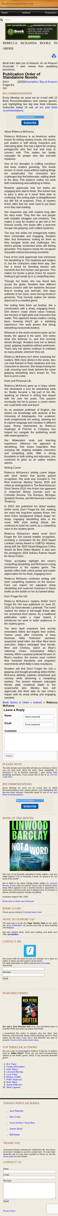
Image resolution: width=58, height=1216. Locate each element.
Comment (10, 731)
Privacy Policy (9, 1211)
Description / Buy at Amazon (41, 81)
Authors (26, 12)
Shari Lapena (13, 1087)
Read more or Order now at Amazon (18, 901)
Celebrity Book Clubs (32, 912)
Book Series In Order (16, 702)
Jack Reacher (17, 1111)
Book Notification (14, 925)
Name (8, 715)
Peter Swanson (14, 1079)
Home (4, 12)
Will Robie (15, 1134)
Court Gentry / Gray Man (22, 1122)
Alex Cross (15, 1116)
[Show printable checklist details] (53, 55)
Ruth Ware (11, 1082)
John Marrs (12, 1069)
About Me (41, 963)
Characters (51, 12)
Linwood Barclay (14, 1071)
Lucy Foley (12, 1074)
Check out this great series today (24, 1040)
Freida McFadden (15, 1066)
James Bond (16, 1128)
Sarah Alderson (14, 1084)
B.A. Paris (11, 1064)
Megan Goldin (13, 1077)
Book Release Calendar (13, 18)
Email (8, 723)
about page (8, 1156)
